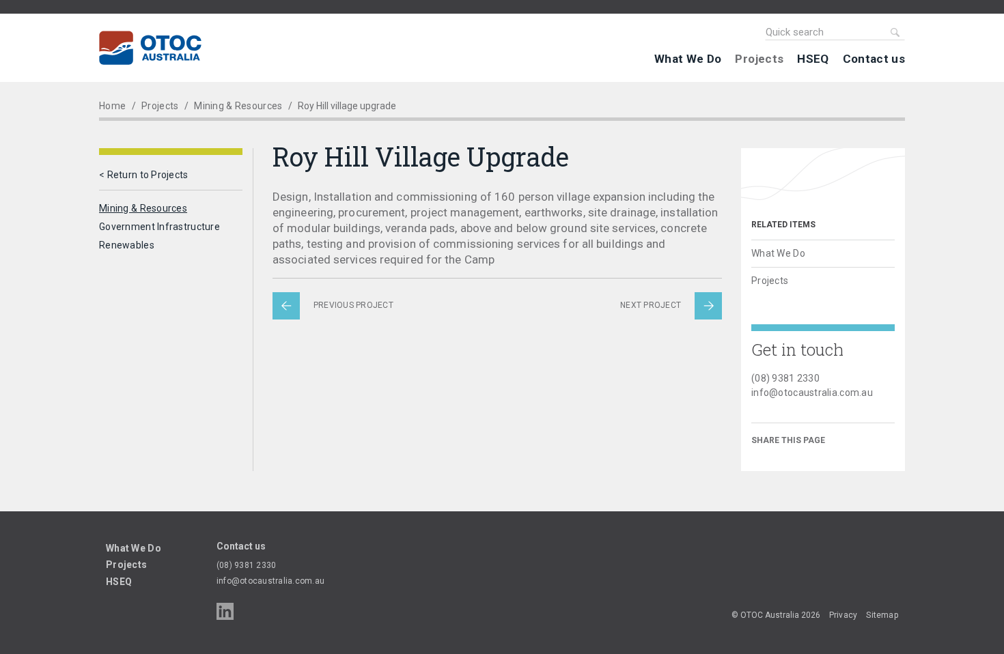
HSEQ (812, 59)
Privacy (843, 615)
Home (112, 105)
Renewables (126, 245)
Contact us (874, 59)
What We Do (687, 59)
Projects (759, 59)
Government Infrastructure (159, 226)
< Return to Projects (144, 174)
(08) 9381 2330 (785, 378)
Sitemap (882, 615)
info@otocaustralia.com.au (812, 392)
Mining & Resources (238, 105)
